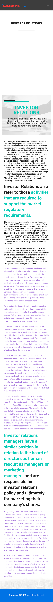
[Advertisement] (26, 63)
